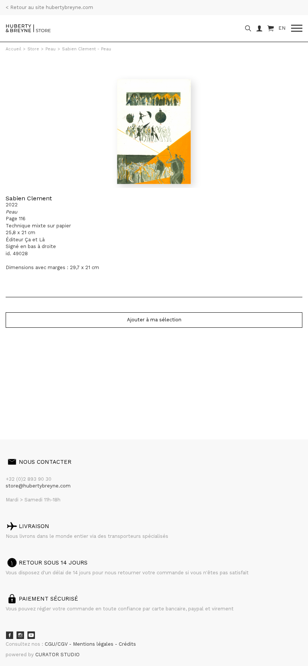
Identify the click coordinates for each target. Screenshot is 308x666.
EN (281, 28)
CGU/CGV (57, 644)
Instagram (20, 635)
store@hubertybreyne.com (38, 486)
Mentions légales (94, 644)
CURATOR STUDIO (57, 654)
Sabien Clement (29, 198)
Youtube (31, 635)
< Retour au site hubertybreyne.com (49, 7)
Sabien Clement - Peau (86, 49)
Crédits (127, 644)
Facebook (9, 635)
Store (33, 49)
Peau (50, 49)
